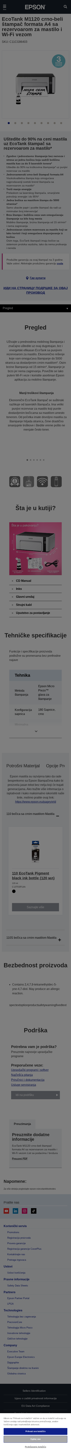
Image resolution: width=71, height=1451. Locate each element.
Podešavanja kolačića (35, 1447)
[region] (35, 1432)
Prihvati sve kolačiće (35, 1431)
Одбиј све (35, 1439)
